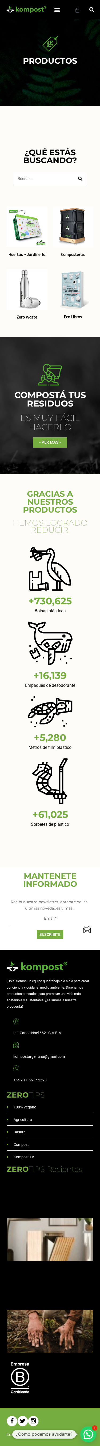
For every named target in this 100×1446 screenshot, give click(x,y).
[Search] (80, 178)
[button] (57, 9)
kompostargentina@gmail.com (39, 1056)
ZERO (26, 1094)
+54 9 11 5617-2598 (30, 1080)
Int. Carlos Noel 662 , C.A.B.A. (37, 1033)
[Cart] (77, 10)
